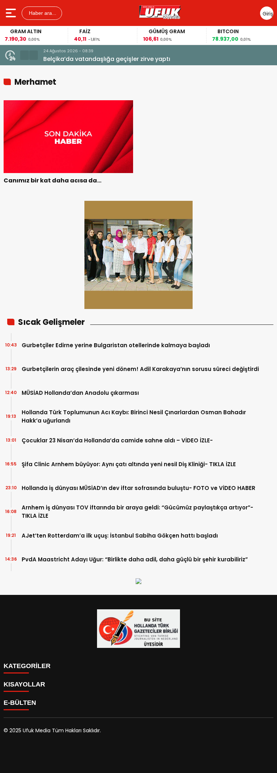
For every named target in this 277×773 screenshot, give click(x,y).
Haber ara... (41, 13)
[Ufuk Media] (160, 13)
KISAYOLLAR (24, 684)
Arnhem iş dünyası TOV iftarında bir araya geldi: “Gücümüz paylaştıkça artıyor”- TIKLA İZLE (137, 512)
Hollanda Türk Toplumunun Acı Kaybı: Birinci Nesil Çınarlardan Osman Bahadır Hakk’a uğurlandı (134, 416)
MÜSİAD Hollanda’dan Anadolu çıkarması (80, 393)
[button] (24, 55)
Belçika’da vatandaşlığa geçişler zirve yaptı (106, 59)
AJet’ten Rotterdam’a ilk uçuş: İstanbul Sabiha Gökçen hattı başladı (120, 535)
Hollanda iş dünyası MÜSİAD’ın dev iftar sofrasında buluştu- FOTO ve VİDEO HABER (138, 488)
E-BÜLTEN (20, 702)
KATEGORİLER (27, 666)
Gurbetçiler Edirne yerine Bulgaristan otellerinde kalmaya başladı (116, 345)
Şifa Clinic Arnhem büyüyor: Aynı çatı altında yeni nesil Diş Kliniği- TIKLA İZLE (129, 464)
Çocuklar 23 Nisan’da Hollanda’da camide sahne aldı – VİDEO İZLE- (117, 440)
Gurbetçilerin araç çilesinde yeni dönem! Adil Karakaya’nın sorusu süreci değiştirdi (140, 369)
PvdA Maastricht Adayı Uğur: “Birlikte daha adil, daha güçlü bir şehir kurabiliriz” (135, 559)
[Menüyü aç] (12, 13)
